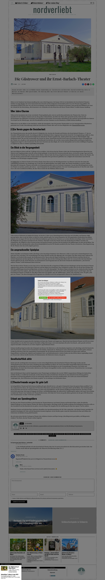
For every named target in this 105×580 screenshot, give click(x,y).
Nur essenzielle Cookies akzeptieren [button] (57, 297)
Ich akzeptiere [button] (43, 297)
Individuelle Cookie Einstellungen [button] (52, 299)
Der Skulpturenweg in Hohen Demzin (14, 567)
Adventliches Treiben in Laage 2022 (9, 574)
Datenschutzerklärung (56, 295)
